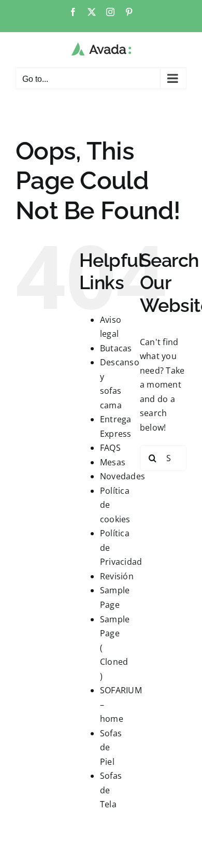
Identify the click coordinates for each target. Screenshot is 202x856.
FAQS (110, 447)
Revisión (117, 576)
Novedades (122, 476)
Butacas (116, 348)
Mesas (112, 462)
